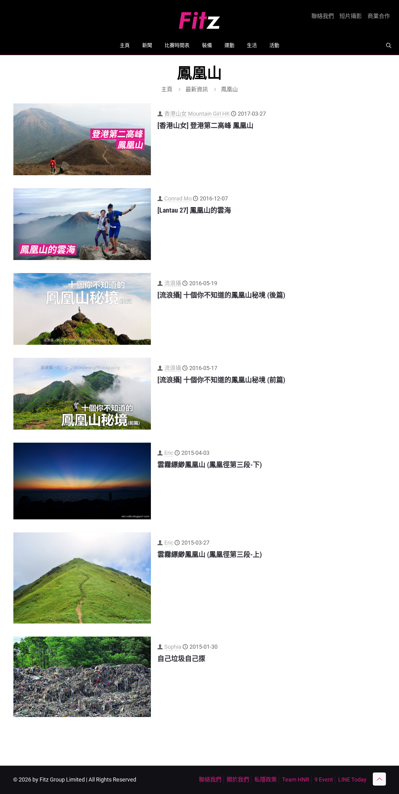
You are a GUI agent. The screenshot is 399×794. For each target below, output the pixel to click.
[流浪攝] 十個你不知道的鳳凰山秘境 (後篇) (221, 295)
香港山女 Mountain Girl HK (197, 113)
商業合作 (379, 16)
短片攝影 (350, 16)
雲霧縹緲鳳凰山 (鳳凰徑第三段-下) (209, 465)
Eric (168, 453)
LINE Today (352, 779)
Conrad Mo (178, 198)
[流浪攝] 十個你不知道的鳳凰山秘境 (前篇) (221, 380)
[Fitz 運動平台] (199, 18)
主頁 (166, 89)
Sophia (172, 646)
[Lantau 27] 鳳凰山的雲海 (194, 210)
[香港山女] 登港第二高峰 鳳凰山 (205, 125)
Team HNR (295, 779)
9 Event (324, 779)
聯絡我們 (322, 16)
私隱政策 (265, 779)
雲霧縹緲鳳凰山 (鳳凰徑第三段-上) (209, 554)
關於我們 (238, 779)
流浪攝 (172, 283)
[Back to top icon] (379, 779)
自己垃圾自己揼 (181, 658)
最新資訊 (196, 89)
